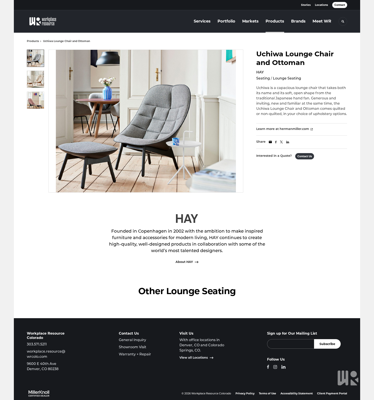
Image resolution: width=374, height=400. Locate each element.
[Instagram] (275, 367)
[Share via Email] (270, 142)
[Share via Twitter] (281, 142)
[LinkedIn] (283, 367)
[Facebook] (268, 367)
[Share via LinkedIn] (287, 142)
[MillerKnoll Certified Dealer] (39, 393)
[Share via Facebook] (276, 142)
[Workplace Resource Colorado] (48, 21)
